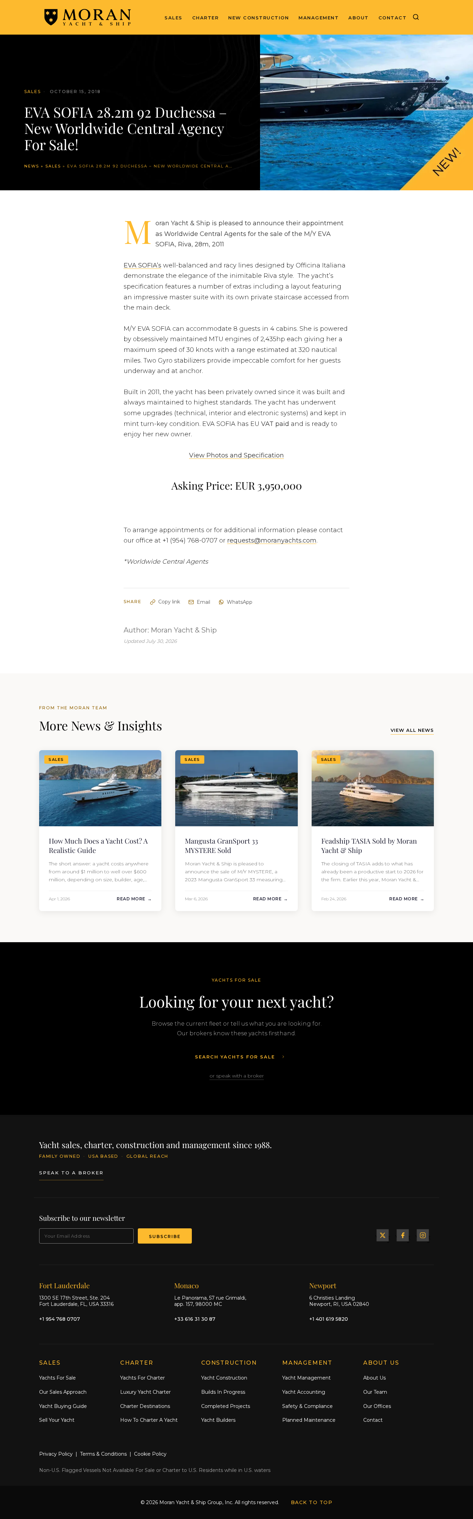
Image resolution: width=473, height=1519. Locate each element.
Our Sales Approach (63, 1392)
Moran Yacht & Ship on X (382, 1235)
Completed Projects (225, 1406)
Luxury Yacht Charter (145, 1392)
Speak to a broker (71, 1172)
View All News (412, 730)
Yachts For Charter (142, 1378)
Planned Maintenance (309, 1420)
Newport (322, 1285)
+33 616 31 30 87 (194, 1319)
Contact (392, 17)
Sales (173, 17)
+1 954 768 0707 (59, 1319)
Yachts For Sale (57, 1378)
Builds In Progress (223, 1392)
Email (203, 602)
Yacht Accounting (303, 1392)
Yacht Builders (218, 1420)
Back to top (312, 1502)
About (358, 17)
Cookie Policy (150, 1454)
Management (318, 17)
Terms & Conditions (103, 1454)
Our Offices (377, 1406)
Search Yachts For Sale (235, 1056)
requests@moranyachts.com (271, 540)
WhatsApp (239, 602)
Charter (205, 17)
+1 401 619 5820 (328, 1319)
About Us (374, 1378)
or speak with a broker (236, 1076)
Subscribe (165, 1236)
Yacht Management (306, 1378)
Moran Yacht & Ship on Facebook (402, 1235)
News (31, 166)
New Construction (258, 17)
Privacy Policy (56, 1454)
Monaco (186, 1285)
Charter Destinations (145, 1406)
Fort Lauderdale (64, 1285)
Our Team (375, 1392)
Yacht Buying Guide (63, 1406)
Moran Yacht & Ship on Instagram (422, 1235)
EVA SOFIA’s (142, 265)
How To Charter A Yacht (149, 1420)
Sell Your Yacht (56, 1420)
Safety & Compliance (307, 1406)
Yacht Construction (224, 1378)
